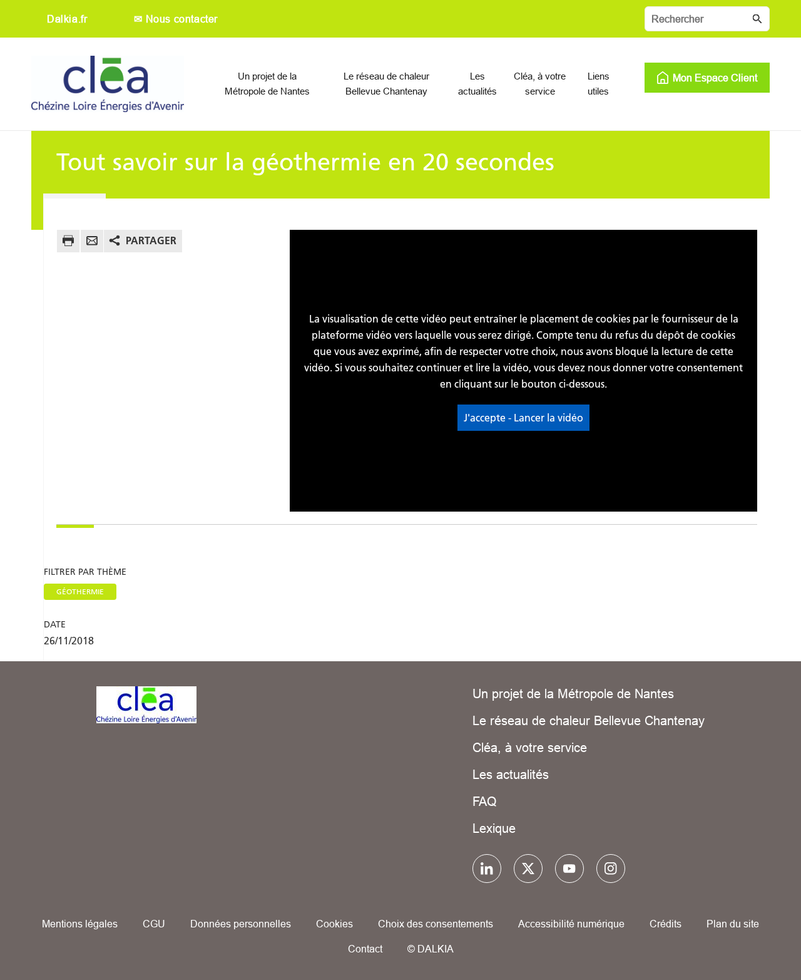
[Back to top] (749, 934)
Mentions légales (80, 923)
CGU (154, 923)
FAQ (484, 801)
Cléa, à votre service (529, 747)
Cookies (334, 923)
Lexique (494, 828)
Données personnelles (240, 923)
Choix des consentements (435, 923)
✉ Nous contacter (176, 18)
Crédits (665, 923)
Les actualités (510, 774)
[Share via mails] (92, 242)
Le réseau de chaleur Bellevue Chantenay (588, 720)
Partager (151, 240)
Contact (365, 948)
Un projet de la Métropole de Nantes (573, 693)
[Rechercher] (707, 18)
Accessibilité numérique (571, 923)
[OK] (757, 18)
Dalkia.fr (67, 18)
